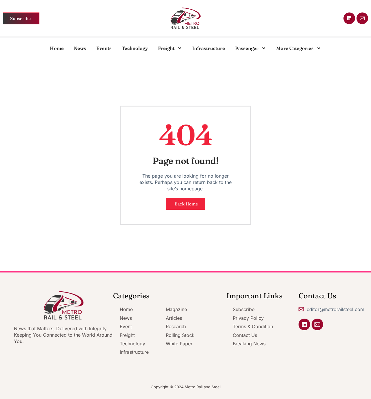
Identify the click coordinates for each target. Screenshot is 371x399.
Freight (166, 48)
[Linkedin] (349, 18)
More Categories (295, 48)
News (80, 48)
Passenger (247, 48)
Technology (135, 48)
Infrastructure (208, 48)
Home (57, 48)
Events (104, 48)
